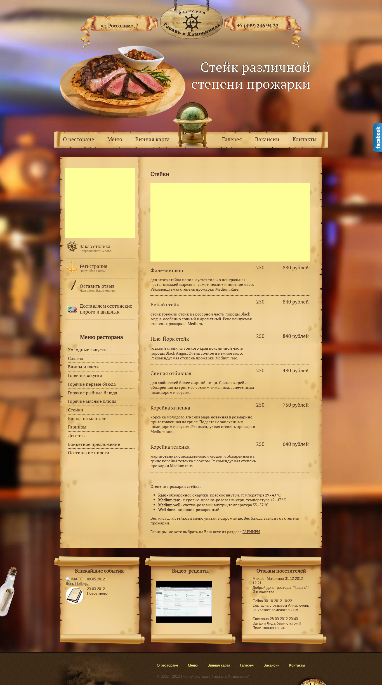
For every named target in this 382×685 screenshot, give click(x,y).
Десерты (77, 435)
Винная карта (152, 139)
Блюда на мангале (87, 418)
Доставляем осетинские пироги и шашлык (106, 309)
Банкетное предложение (94, 444)
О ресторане (78, 139)
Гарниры (77, 427)
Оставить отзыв (97, 286)
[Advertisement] (230, 222)
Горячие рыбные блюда (92, 393)
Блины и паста (83, 367)
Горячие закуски (85, 375)
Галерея (232, 139)
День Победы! (77, 584)
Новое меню (97, 593)
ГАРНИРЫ (251, 531)
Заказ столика (95, 246)
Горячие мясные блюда (92, 401)
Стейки (75, 410)
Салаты (75, 358)
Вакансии (267, 139)
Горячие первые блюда (92, 384)
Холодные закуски (87, 350)
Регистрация (93, 266)
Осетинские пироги (88, 452)
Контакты (305, 139)
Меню (114, 139)
